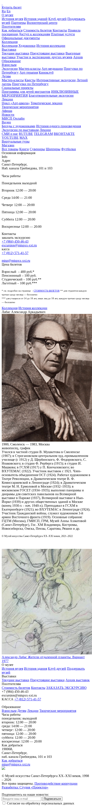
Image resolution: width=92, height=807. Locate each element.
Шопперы (53, 149)
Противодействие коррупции (55, 783)
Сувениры (37, 149)
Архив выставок (77, 680)
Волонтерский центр (42, 22)
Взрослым (9, 65)
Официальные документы (21, 38)
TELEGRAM (43, 134)
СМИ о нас (10, 134)
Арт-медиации (52, 68)
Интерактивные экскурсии (56, 80)
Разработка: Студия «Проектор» (25, 787)
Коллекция (10, 42)
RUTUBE (26, 134)
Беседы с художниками (18, 126)
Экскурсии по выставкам (20, 130)
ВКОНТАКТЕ (64, 134)
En (8, 11)
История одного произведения (58, 126)
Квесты (30, 80)
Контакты (60, 30)
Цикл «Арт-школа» (16, 103)
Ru (4, 11)
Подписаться (52, 798)
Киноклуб (46, 72)
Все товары (10, 149)
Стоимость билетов (37, 30)
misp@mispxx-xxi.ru (16, 260)
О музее (7, 15)
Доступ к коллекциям (34, 34)
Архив (78, 57)
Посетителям (11, 26)
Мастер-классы (30, 68)
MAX (23, 137)
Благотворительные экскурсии (51, 95)
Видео (6, 122)
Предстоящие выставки (47, 53)
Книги (24, 149)
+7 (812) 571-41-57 (15, 253)
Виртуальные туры (16, 141)
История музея (12, 19)
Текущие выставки (15, 53)
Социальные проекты (17, 88)
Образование (11, 61)
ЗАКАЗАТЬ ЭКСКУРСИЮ (66, 688)
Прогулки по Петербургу (30, 84)
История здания (35, 668)
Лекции (7, 99)
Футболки (68, 149)
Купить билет (12, 7)
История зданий (35, 19)
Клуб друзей (57, 19)
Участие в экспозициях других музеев (44, 57)
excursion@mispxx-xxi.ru (19, 245)
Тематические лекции (46, 103)
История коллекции (50, 45)
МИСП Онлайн (13, 118)
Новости (8, 114)
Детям (6, 76)
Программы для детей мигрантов (26, 91)
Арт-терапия (28, 72)
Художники (27, 45)
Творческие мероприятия (20, 107)
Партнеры (18, 22)
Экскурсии (10, 68)
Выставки (9, 49)
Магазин (8, 145)
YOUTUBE (10, 137)
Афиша (7, 111)
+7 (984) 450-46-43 (15, 241)
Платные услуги (63, 34)
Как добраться (12, 30)
